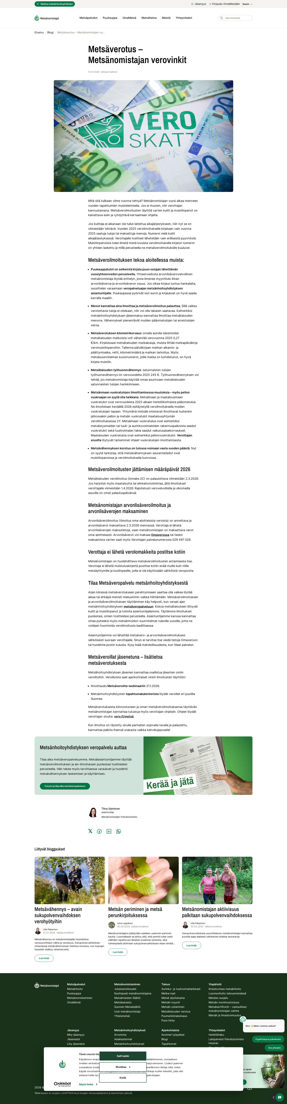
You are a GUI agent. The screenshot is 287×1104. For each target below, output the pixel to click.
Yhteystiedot (184, 17)
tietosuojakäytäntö (98, 1093)
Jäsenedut (73, 1039)
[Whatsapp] (118, 831)
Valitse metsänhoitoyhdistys (56, 3)
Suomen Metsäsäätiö (127, 1006)
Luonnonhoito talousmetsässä (227, 993)
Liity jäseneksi (76, 1043)
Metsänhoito (75, 989)
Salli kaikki (123, 1056)
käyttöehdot (117, 1093)
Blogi (164, 1039)
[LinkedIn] (109, 831)
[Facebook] (99, 831)
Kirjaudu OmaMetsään (226, 3)
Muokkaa (121, 1066)
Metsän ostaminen (172, 1006)
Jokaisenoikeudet (125, 989)
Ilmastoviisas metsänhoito (225, 989)
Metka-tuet (168, 993)
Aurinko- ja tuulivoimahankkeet (180, 989)
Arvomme (120, 1034)
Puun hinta (168, 1020)
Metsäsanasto (123, 1002)
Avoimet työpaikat (173, 1034)
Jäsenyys (200, 3)
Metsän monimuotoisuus (224, 1002)
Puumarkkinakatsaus (174, 1016)
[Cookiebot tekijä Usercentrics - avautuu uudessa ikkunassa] (62, 1084)
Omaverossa (160, 535)
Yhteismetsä (122, 1016)
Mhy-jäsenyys (75, 1034)
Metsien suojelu (218, 998)
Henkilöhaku (216, 1034)
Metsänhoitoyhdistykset (129, 1043)
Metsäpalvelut (88, 17)
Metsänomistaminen (79, 998)
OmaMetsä (129, 17)
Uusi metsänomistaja (127, 1011)
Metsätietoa (149, 17)
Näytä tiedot (86, 1084)
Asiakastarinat (123, 1039)
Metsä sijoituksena (173, 998)
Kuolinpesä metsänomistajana (132, 993)
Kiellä (123, 1077)
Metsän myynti (170, 1002)
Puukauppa (110, 17)
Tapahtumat (168, 1043)
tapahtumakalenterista (142, 694)
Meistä (166, 17)
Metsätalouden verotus (175, 1011)
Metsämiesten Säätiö (127, 998)
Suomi (245, 4)
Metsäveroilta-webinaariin (126, 686)
